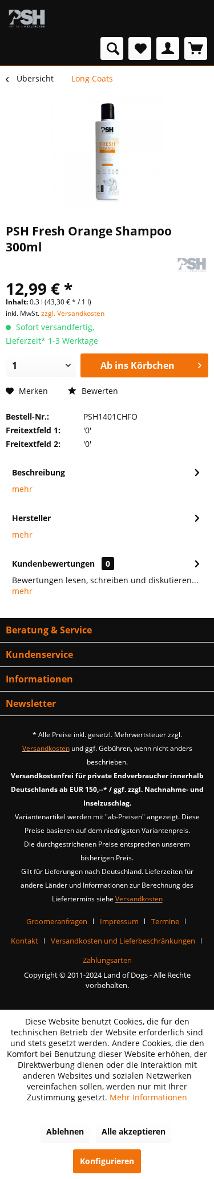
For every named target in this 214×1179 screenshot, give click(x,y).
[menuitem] (30, 48)
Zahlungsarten (107, 960)
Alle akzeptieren (133, 1131)
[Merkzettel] (139, 48)
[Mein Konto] (167, 48)
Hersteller (31, 518)
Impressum (119, 921)
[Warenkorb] (195, 48)
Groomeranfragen (56, 921)
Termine (165, 921)
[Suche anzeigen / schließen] (111, 48)
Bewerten (98, 390)
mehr (22, 488)
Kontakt (24, 941)
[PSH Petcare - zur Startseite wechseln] (27, 18)
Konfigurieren (107, 1161)
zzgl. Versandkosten (72, 313)
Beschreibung (38, 472)
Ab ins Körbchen (137, 365)
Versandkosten (46, 748)
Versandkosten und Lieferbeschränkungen (123, 941)
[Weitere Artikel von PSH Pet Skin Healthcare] (191, 265)
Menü (41, 48)
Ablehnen (65, 1131)
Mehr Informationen (148, 1097)
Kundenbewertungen (53, 563)
